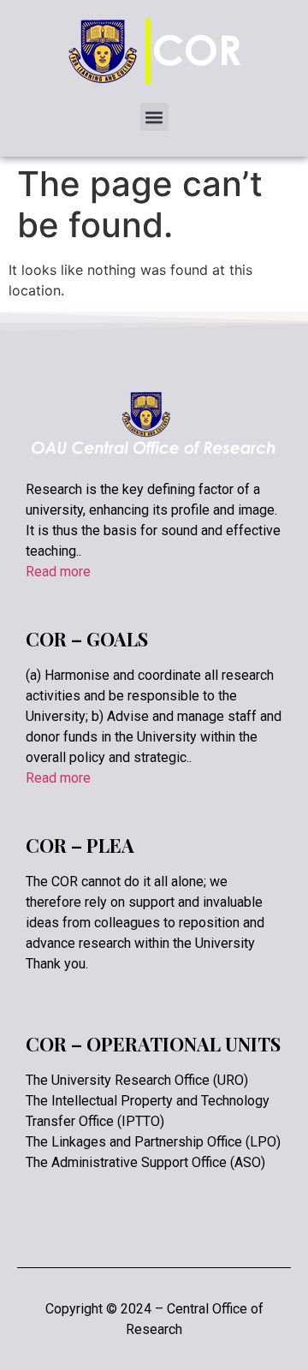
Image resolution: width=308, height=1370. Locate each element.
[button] (154, 117)
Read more (58, 571)
